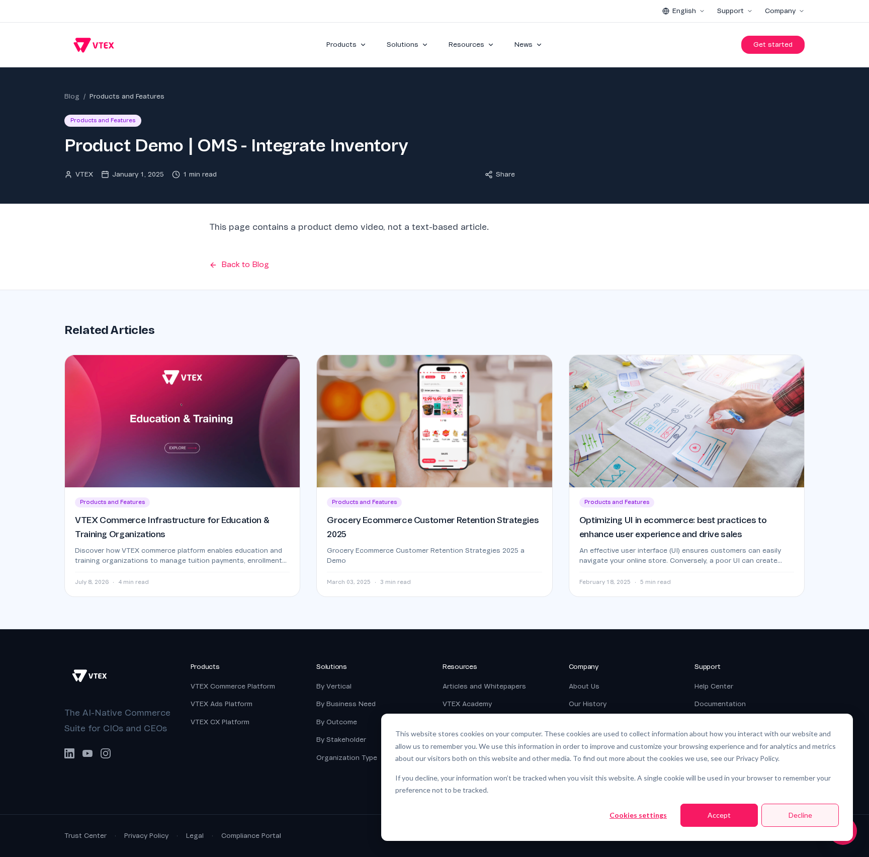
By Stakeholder (341, 739)
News (523, 44)
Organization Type (346, 757)
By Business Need (346, 704)
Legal (195, 835)
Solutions (402, 44)
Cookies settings (638, 815)
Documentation (720, 704)
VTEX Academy (467, 704)
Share (505, 174)
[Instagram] (106, 753)
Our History (587, 704)
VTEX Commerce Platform (233, 686)
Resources (466, 44)
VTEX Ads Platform (221, 704)
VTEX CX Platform (220, 722)
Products (341, 44)
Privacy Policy (146, 835)
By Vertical (334, 686)
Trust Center (85, 835)
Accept (719, 815)
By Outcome (336, 722)
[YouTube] (87, 753)
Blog (71, 96)
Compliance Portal (251, 835)
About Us (584, 686)
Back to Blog (245, 265)
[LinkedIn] (69, 753)
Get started (773, 44)
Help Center (713, 686)
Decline (800, 815)
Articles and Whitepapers (484, 686)
